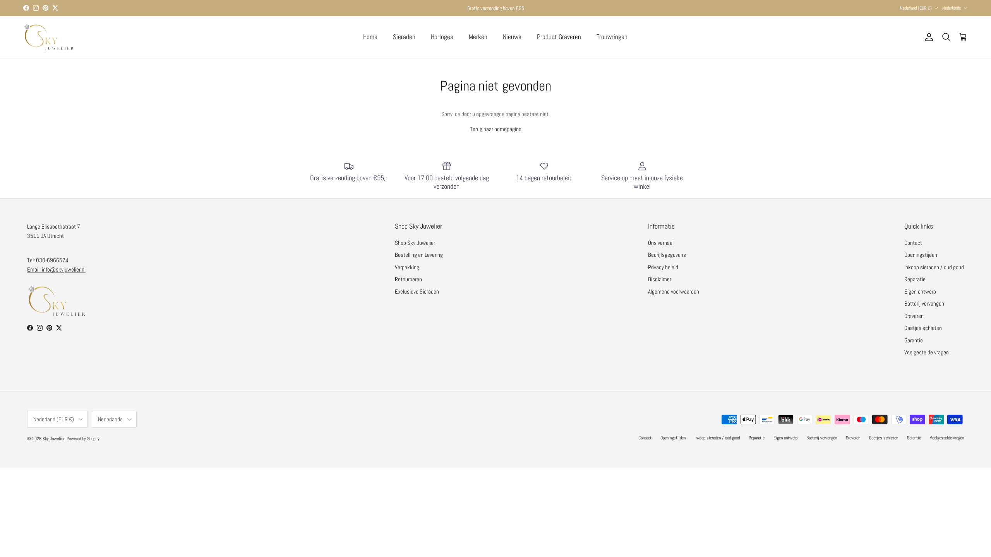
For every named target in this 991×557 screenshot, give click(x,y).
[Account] (927, 37)
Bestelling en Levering (419, 254)
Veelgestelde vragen (926, 352)
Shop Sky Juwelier (415, 242)
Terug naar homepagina (495, 129)
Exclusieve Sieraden (417, 291)
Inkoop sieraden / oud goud (934, 267)
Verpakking (407, 267)
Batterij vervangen (924, 303)
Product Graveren (559, 36)
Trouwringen (612, 36)
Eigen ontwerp (920, 291)
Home (370, 36)
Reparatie (915, 279)
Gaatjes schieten (923, 327)
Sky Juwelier (53, 439)
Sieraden (404, 36)
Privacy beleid (663, 267)
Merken (478, 36)
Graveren (914, 316)
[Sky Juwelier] (48, 37)
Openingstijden (920, 254)
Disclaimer (659, 279)
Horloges (442, 36)
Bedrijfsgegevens (667, 254)
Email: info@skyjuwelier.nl (56, 269)
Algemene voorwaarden (673, 291)
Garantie (913, 340)
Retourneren (408, 279)
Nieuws (512, 36)
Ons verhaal (661, 242)
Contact (913, 242)
